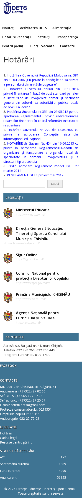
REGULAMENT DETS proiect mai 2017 (35, 175)
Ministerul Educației (33, 209)
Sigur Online (27, 254)
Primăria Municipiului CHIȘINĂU (43, 294)
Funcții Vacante (42, 46)
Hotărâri (6, 433)
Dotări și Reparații (16, 37)
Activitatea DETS (33, 28)
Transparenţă (67, 37)
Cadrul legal (8, 438)
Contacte (67, 46)
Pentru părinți (13, 46)
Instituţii (44, 37)
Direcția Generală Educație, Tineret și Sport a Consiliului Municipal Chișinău (41, 233)
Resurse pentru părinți (16, 442)
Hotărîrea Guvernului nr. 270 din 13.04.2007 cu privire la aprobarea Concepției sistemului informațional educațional (41, 134)
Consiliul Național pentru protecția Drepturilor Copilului (42, 276)
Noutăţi (8, 28)
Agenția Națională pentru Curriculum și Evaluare (38, 315)
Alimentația (61, 28)
